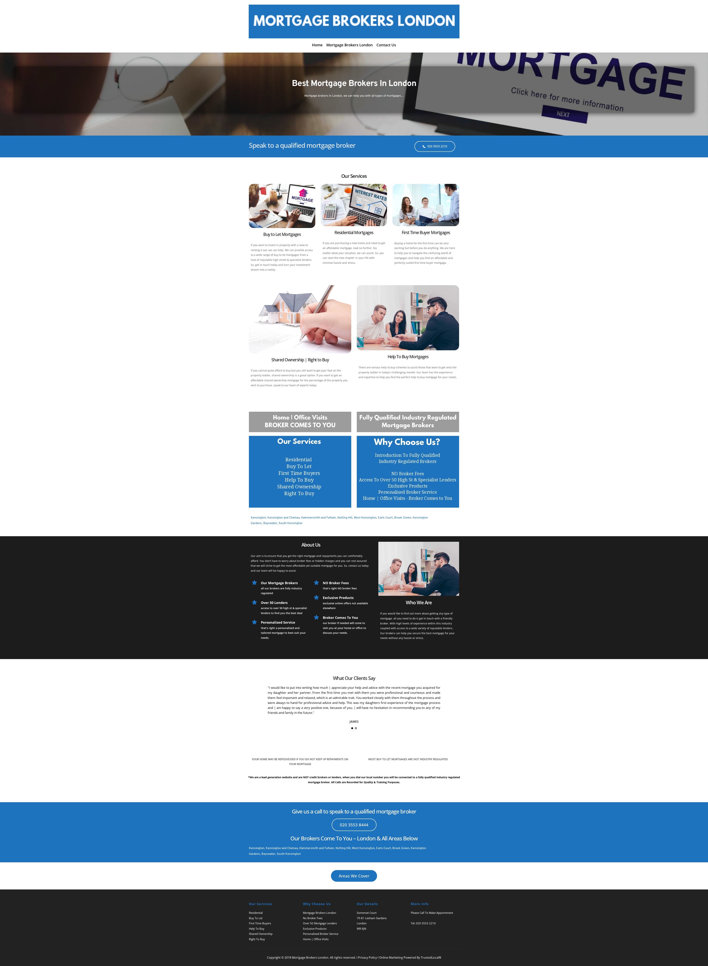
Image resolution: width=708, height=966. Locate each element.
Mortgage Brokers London (319, 913)
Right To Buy (257, 939)
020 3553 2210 (426, 923)
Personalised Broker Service (320, 934)
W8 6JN (361, 928)
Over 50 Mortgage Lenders (320, 923)
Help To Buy (256, 928)
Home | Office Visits (316, 939)
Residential (256, 913)
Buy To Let (255, 918)
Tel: (413, 923)
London (362, 923)
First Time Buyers (260, 923)
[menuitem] (317, 45)
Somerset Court (366, 913)
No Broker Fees (312, 918)
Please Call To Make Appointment (432, 913)
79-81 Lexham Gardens (372, 918)
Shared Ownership (261, 934)
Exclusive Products (315, 928)
